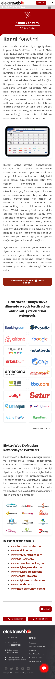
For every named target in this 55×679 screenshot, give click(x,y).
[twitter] (11, 669)
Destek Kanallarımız (36, 654)
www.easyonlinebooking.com (28, 563)
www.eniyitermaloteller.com (28, 580)
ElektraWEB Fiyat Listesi (37, 647)
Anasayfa (32, 643)
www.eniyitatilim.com (24, 576)
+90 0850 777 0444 (14, 7)
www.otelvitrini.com (22, 550)
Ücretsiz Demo (42, 619)
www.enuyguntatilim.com (26, 554)
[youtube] (23, 669)
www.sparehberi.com (24, 584)
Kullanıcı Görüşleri (35, 658)
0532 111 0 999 (12, 652)
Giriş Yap (41, 2)
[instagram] (6, 669)
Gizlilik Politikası (35, 661)
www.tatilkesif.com (22, 559)
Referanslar (33, 650)
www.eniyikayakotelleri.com (27, 567)
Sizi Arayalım (17, 619)
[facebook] (17, 669)
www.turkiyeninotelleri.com (27, 546)
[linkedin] (28, 669)
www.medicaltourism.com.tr (28, 588)
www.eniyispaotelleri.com (26, 571)
